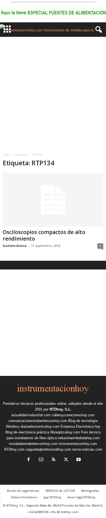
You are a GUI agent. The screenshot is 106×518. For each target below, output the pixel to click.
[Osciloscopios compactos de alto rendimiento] (53, 199)
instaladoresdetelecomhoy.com (33, 444)
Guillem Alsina (15, 246)
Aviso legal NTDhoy (81, 497)
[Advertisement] (53, 93)
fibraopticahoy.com (65, 432)
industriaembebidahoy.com (79, 438)
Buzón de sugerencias (23, 491)
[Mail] (41, 460)
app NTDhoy (52, 497)
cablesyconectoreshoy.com (73, 415)
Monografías (90, 491)
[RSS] (53, 460)
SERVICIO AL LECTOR (60, 491)
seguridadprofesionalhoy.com (48, 449)
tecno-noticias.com (87, 449)
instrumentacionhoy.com (78, 444)
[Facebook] (28, 460)
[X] (66, 460)
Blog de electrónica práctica (27, 432)
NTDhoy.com (14, 449)
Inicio (6, 155)
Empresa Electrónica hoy (80, 426)
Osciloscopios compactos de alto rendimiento (44, 235)
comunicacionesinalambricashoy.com (37, 421)
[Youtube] (78, 460)
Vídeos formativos (24, 497)
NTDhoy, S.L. (60, 409)
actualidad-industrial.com (31, 415)
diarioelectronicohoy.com (40, 426)
